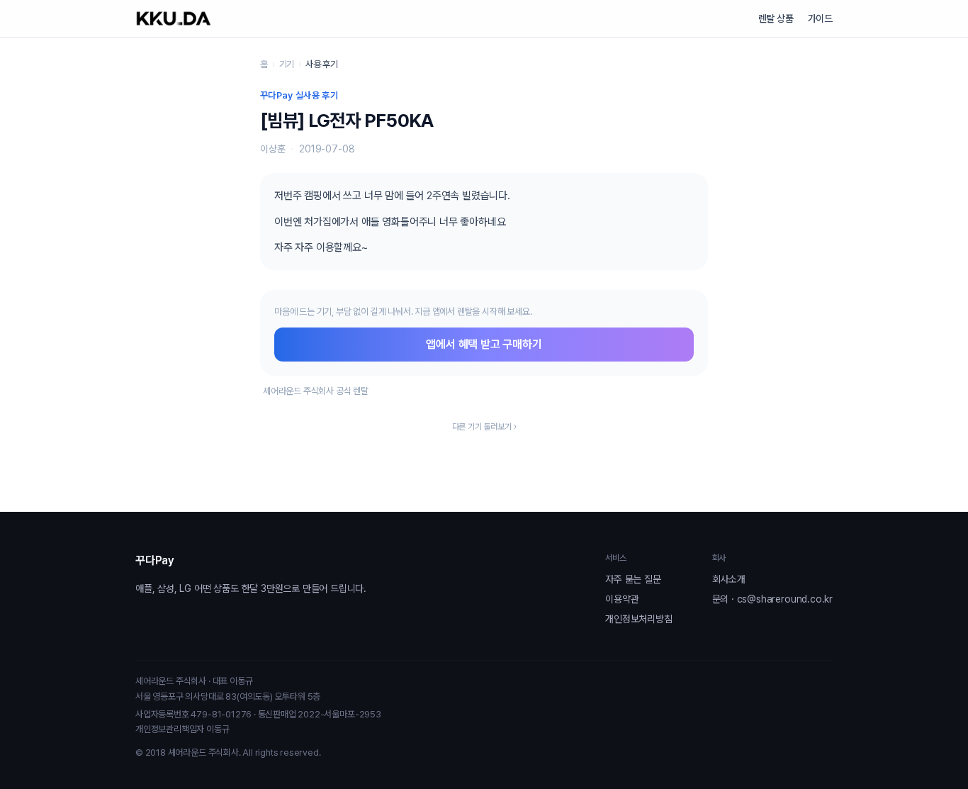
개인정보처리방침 (638, 619)
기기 (287, 64)
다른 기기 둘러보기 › (484, 427)
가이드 (820, 18)
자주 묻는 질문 (632, 579)
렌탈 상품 (776, 18)
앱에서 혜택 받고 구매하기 (483, 344)
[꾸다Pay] (173, 18)
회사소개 (728, 579)
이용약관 (621, 599)
